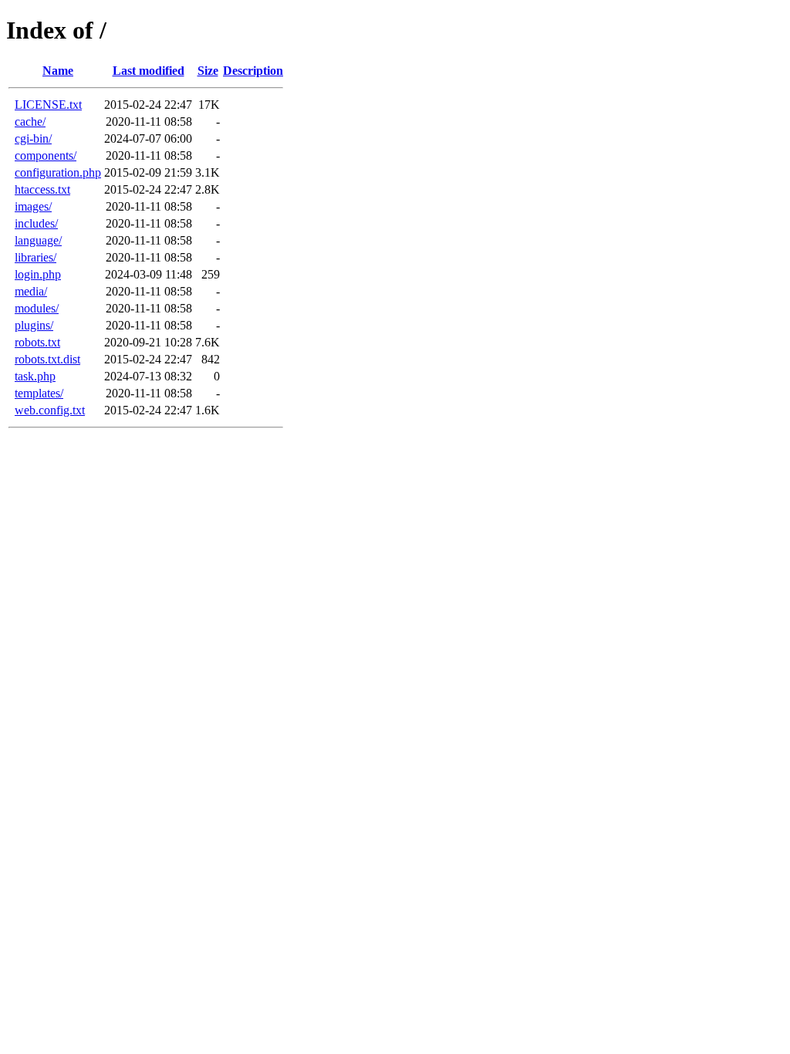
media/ (31, 291)
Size (208, 70)
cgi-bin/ (33, 138)
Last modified (148, 70)
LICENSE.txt (48, 104)
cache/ (30, 121)
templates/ (39, 393)
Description (253, 70)
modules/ (37, 308)
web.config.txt (50, 410)
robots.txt (37, 342)
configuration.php (58, 172)
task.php (35, 376)
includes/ (36, 223)
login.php (38, 274)
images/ (33, 206)
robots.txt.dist (47, 359)
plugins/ (34, 325)
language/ (38, 240)
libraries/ (35, 257)
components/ (45, 155)
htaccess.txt (42, 189)
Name (57, 70)
